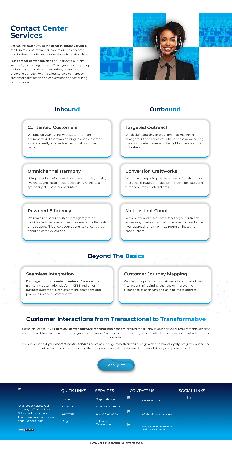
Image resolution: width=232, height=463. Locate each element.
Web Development (108, 406)
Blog (65, 421)
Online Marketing (107, 413)
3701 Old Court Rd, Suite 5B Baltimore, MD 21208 (157, 428)
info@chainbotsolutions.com (158, 414)
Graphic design (105, 399)
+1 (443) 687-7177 (151, 400)
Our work (68, 413)
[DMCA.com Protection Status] (26, 430)
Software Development (105, 423)
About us (68, 406)
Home (66, 399)
